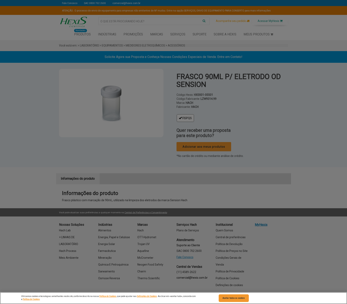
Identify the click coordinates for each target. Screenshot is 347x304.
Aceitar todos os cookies (233, 298)
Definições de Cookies (147, 296)
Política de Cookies (107, 296)
